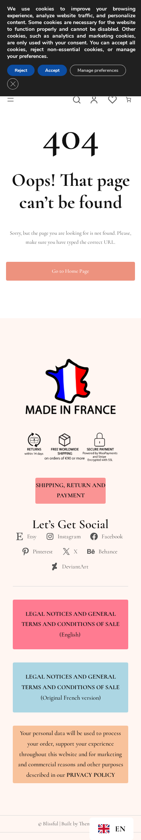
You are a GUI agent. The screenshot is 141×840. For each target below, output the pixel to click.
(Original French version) (70, 687)
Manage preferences (97, 70)
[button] (111, 828)
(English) (70, 624)
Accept (52, 70)
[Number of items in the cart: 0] (128, 99)
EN (120, 829)
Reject (21, 70)
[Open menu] (10, 99)
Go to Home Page (70, 271)
